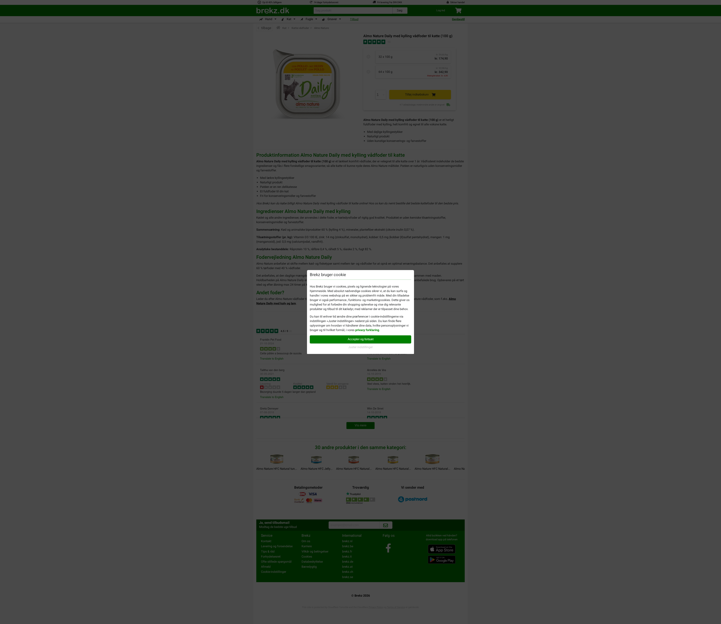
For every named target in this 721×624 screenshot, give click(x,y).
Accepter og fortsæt (360, 339)
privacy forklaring (367, 330)
